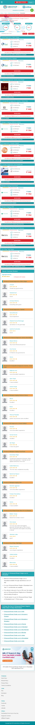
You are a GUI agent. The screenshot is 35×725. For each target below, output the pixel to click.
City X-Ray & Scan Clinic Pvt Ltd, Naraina (12, 228)
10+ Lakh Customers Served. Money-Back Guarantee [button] (17, 15)
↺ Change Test (31, 33)
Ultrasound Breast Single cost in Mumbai (15, 632)
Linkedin (3, 708)
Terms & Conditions (6, 685)
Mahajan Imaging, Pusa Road (9, 186)
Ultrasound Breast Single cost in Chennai (15, 624)
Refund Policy (4, 680)
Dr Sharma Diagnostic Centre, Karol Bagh (12, 80)
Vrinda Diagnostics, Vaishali (9, 58)
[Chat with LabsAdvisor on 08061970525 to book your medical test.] (32, 10)
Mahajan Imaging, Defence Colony (11, 122)
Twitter (3, 705)
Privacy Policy (4, 683)
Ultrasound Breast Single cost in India (14, 641)
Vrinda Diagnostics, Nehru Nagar (10, 37)
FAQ (2, 690)
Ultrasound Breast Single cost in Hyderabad (15, 627)
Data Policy (4, 678)
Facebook (3, 703)
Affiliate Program (5, 718)
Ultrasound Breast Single (13, 13)
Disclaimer (3, 693)
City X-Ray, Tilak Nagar (7, 249)
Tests (5, 13)
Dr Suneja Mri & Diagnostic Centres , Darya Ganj (14, 101)
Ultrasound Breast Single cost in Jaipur (14, 635)
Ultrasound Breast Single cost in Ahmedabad (16, 638)
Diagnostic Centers (6, 715)
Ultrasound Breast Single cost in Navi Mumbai (16, 629)
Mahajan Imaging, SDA (7, 207)
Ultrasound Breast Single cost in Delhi (14, 611)
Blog (2, 695)
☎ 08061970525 (21, 2)
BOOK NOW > (17, 50)
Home (1, 13)
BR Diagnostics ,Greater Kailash (10, 143)
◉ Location (25, 33)
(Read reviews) (21, 39)
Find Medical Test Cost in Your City (9, 713)
